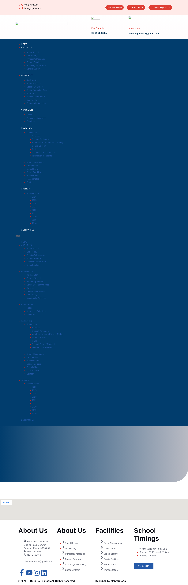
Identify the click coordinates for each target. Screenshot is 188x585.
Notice (29, 114)
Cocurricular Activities (36, 103)
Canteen (30, 182)
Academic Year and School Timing (47, 142)
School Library (33, 169)
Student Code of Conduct (43, 152)
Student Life (32, 132)
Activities (36, 136)
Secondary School (35, 87)
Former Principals (35, 62)
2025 (34, 200)
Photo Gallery (33, 193)
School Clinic (32, 175)
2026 (34, 197)
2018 (34, 223)
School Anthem (33, 69)
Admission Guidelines (36, 118)
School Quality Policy (36, 65)
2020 (34, 216)
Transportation (33, 179)
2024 (34, 203)
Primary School (33, 83)
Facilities (26, 128)
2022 (34, 210)
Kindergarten (32, 80)
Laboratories (32, 165)
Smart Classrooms (35, 162)
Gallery (26, 189)
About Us (26, 47)
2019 (34, 220)
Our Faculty (32, 100)
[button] (39, 236)
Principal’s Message (36, 59)
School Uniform (39, 146)
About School (33, 52)
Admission (27, 110)
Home (24, 44)
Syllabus (30, 93)
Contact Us (27, 230)
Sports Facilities (34, 172)
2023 (34, 207)
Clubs (34, 149)
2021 (34, 213)
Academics (27, 75)
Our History (32, 55)
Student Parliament (40, 139)
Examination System (36, 96)
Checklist (31, 121)
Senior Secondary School (38, 90)
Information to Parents (42, 156)
